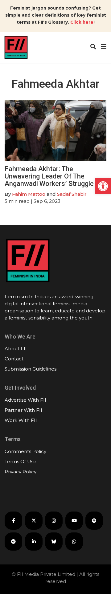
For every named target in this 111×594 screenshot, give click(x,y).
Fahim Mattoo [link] (28, 194)
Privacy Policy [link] (20, 472)
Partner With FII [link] (23, 410)
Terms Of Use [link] (20, 461)
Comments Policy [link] (25, 451)
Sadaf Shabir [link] (72, 194)
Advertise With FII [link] (25, 400)
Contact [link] (14, 359)
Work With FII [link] (21, 420)
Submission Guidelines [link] (30, 369)
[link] (103, 186)
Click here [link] (81, 22)
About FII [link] (16, 348)
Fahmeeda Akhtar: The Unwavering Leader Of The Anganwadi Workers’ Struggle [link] (49, 176)
